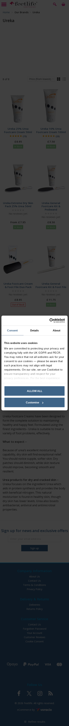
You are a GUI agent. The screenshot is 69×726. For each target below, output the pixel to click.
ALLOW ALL (34, 390)
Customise (32, 402)
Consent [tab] (12, 330)
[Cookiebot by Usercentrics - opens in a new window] (49, 320)
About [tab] (57, 330)
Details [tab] (34, 330)
